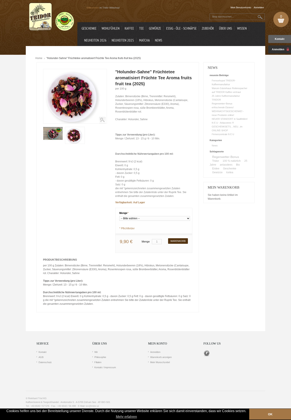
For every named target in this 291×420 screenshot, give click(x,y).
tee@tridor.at (92, 406)
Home (38, 58)
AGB (41, 357)
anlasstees (226, 164)
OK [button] (270, 414)
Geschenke (229, 168)
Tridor (215, 160)
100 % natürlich (232, 160)
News (215, 145)
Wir (96, 352)
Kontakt (279, 39)
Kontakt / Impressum (105, 367)
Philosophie (100, 357)
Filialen (97, 362)
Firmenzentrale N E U (223, 134)
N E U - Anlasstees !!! (223, 122)
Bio (238, 164)
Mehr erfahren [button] (126, 417)
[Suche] (260, 17)
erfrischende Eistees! (223, 107)
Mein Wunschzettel (160, 362)
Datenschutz (45, 362)
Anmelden (155, 352)
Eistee (215, 168)
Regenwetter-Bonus (222, 103)
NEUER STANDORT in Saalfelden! (230, 119)
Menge (123, 213)
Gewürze (217, 172)
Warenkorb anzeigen (161, 357)
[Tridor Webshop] (51, 17)
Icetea (229, 172)
